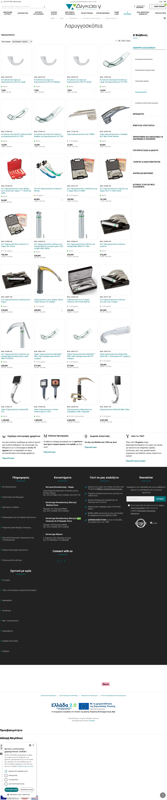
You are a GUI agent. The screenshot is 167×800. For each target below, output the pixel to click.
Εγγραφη (160, 499)
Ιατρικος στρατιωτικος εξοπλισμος (144, 186)
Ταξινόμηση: (6, 41)
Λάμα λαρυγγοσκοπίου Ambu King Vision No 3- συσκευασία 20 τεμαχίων (115, 355)
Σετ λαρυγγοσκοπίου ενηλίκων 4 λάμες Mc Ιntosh (14, 245)
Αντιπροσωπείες (9, 487)
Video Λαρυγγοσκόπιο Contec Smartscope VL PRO (46, 410)
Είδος (62, 18)
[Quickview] (28, 61)
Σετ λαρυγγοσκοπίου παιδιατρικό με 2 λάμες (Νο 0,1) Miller (82, 190)
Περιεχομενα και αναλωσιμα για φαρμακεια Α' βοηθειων (148, 138)
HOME (52, 18)
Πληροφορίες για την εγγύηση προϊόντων (19, 517)
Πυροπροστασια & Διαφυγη (145, 150)
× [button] (33, 745)
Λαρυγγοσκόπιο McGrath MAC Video (115, 409)
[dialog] (19, 770)
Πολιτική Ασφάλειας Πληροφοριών (113, 695)
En (165, 1)
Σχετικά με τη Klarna (10, 507)
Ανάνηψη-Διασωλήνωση (91, 18)
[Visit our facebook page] (59, 561)
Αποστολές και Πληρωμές (13, 497)
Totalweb (91, 721)
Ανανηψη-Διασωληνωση (144, 48)
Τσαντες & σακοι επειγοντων (146, 162)
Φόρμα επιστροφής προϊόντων (15, 550)
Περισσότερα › (8, 458)
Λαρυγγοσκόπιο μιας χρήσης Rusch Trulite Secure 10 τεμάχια (48, 301)
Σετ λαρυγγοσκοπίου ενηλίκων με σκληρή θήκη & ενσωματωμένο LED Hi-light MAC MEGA (48, 246)
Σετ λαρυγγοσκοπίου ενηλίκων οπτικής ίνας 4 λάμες (112, 301)
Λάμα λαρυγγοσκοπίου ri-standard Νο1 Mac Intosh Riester (113, 135)
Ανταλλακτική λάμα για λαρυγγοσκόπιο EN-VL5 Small (79, 81)
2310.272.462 (7, 1)
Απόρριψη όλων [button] (27, 790)
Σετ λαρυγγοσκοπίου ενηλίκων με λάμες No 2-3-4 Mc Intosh (114, 190)
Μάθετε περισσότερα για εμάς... (110, 489)
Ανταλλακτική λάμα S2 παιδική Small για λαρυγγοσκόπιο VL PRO (16, 135)
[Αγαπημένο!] (28, 67)
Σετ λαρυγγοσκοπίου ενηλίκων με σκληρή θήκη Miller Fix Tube (81, 245)
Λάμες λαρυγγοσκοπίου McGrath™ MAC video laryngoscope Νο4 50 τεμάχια (48, 356)
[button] (19, 794)
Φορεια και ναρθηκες (143, 173)
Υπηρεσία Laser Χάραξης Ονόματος (16, 527)
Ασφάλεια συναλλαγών (89, 695)
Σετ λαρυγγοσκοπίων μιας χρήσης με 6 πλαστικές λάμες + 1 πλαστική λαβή (16, 191)
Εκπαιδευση (138, 114)
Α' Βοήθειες (73, 18)
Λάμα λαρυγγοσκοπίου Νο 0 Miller (81, 134)
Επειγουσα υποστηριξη (143, 125)
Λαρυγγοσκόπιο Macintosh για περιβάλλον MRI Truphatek (79, 410)
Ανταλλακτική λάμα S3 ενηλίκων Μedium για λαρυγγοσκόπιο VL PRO (48, 135)
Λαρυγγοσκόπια (111, 18)
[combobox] (30, 745)
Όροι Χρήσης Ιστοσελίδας (68, 695)
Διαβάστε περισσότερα (25, 766)
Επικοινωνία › (17, 1)
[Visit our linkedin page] (66, 561)
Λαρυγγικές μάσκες (142, 81)
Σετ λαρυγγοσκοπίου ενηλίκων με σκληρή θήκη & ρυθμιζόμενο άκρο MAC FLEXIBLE (15, 356)
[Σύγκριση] (28, 72)
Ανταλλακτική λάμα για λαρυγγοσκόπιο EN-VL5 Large (13, 81)
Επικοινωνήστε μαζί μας (12, 560)
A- (2, 745)
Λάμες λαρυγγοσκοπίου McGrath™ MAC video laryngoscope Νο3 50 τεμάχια (81, 356)
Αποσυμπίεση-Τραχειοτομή (145, 70)
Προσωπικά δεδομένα (48, 695)
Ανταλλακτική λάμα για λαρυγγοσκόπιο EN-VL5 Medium (47, 81)
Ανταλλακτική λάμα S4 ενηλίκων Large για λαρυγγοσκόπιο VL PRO (113, 81)
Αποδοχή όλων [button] (11, 790)
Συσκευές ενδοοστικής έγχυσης (146, 103)
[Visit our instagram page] (62, 561)
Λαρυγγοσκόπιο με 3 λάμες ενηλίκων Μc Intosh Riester (78, 301)
